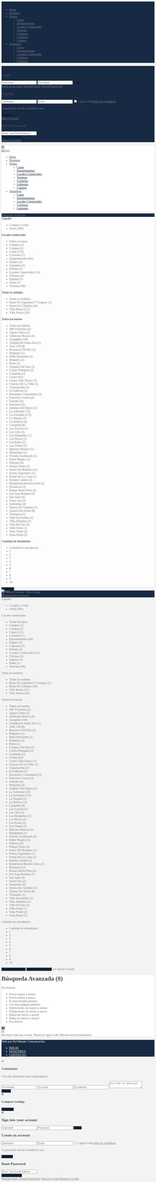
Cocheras (22, 33)
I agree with (97, 101)
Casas (20, 20)
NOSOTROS (17, 1051)
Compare (8, 1109)
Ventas (13, 16)
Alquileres (15, 44)
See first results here (39, 969)
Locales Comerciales (29, 26)
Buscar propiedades (14, 969)
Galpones (22, 37)
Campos (22, 40)
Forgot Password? (52, 86)
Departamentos (26, 23)
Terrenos (22, 30)
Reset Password (12, 137)
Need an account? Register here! (21, 86)
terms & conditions (104, 101)
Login (77, 82)
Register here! (10, 1178)
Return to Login (11, 140)
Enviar (6, 1091)
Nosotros (14, 13)
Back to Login (10, 118)
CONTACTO (17, 1054)
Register (7, 115)
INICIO (14, 1048)
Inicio (12, 9)
